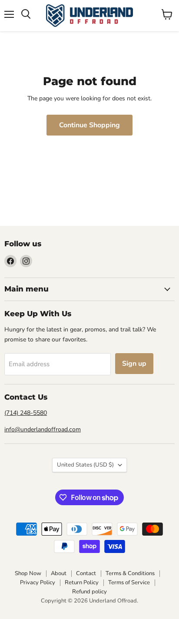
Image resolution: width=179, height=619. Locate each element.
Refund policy (89, 592)
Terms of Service (129, 582)
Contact (86, 573)
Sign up (134, 363)
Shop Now (28, 573)
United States (85, 465)
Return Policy (82, 582)
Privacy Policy (37, 582)
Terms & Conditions (130, 573)
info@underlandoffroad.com (42, 429)
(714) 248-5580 (25, 413)
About (58, 573)
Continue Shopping (89, 125)
